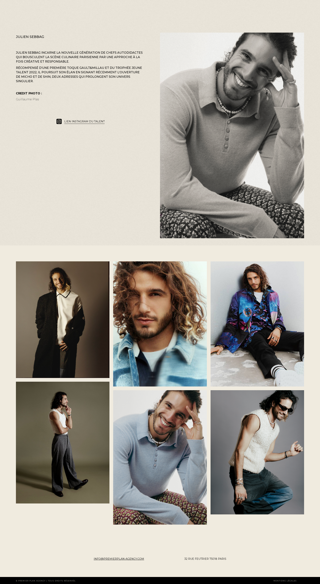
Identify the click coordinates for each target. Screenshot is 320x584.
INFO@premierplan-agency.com (119, 558)
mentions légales (285, 581)
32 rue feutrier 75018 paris (205, 558)
